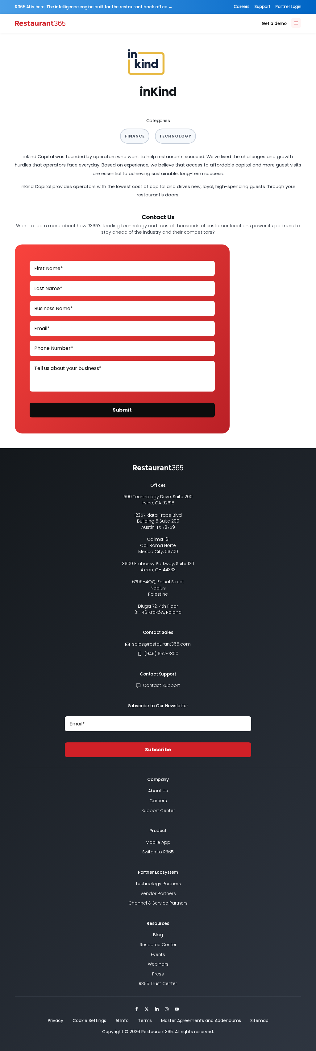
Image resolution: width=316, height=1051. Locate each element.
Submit (122, 409)
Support (262, 7)
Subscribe (158, 749)
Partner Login (288, 7)
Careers (241, 7)
